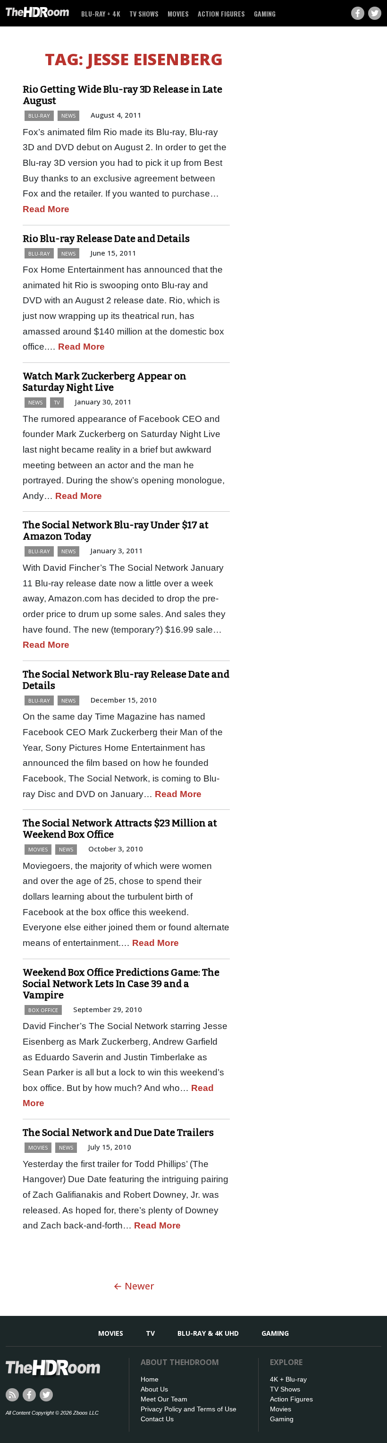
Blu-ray (39, 115)
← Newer (133, 1286)
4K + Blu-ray (288, 1379)
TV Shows (144, 13)
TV (57, 402)
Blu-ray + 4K (100, 13)
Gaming (265, 13)
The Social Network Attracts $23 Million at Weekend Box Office (120, 828)
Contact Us (157, 1419)
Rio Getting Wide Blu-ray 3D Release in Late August (122, 95)
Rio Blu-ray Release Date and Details (106, 238)
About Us (154, 1389)
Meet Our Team (164, 1399)
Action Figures (221, 13)
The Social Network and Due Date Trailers (118, 1132)
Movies (178, 13)
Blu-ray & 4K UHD (208, 1333)
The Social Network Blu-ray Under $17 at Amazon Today (116, 530)
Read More (46, 209)
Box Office (43, 1010)
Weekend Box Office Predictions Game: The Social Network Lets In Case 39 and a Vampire (121, 984)
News (68, 115)
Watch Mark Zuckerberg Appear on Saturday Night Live (104, 381)
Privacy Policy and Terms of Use (188, 1409)
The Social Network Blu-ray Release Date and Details (126, 680)
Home (150, 1379)
